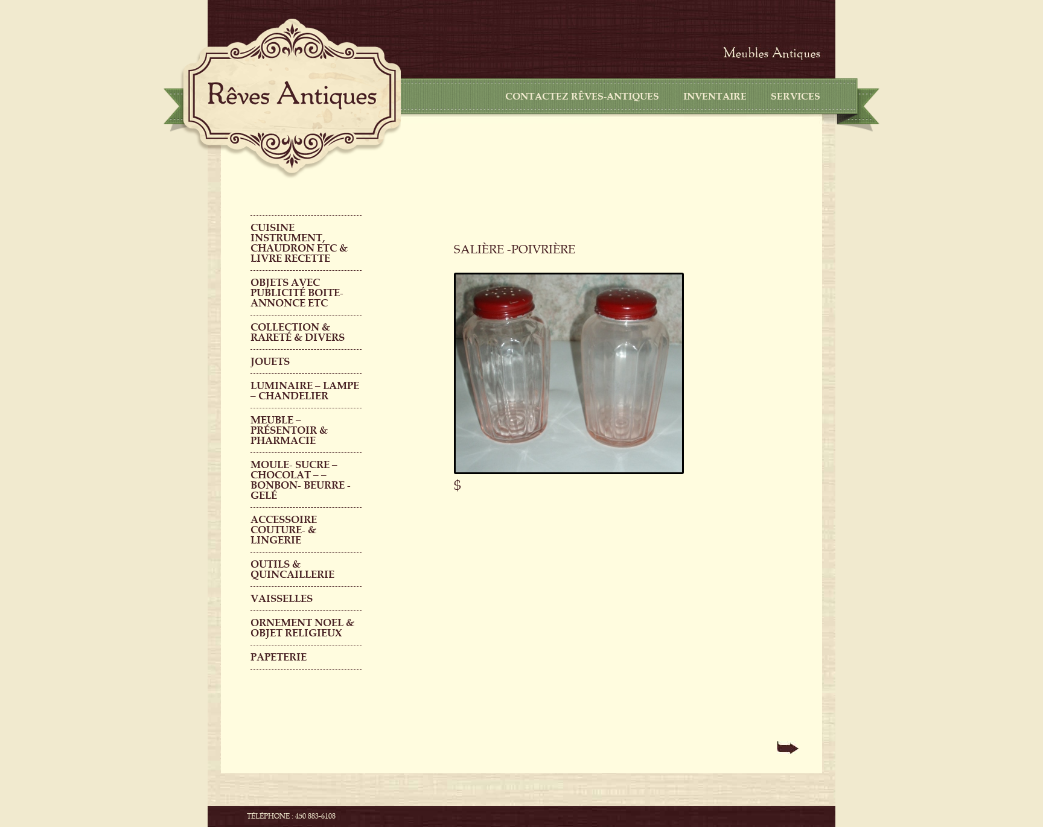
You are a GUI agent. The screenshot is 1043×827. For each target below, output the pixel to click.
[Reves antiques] (292, 95)
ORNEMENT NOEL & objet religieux (302, 627)
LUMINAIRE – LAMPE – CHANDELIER (304, 390)
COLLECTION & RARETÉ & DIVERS (297, 332)
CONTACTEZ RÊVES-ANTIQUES (582, 96)
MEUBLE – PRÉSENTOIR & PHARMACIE (289, 430)
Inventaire (715, 96)
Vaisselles (281, 598)
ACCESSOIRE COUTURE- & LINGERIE (283, 530)
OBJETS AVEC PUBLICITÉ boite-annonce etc (296, 292)
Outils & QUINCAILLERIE (292, 569)
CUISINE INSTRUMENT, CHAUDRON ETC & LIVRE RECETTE (299, 243)
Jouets (270, 361)
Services (795, 96)
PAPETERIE (278, 657)
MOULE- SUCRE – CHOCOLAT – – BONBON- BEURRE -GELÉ (300, 480)
